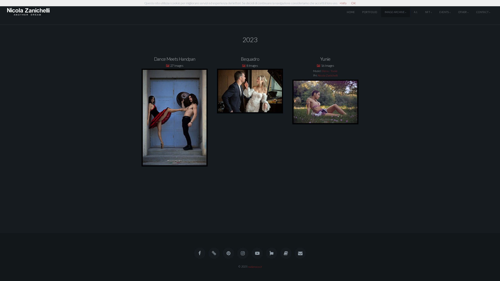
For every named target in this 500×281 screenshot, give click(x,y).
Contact (482, 12)
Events (444, 12)
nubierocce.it (255, 266)
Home (351, 12)
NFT (427, 12)
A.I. (416, 12)
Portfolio (369, 12)
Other (462, 12)
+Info (342, 3)
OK (353, 3)
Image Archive (394, 12)
